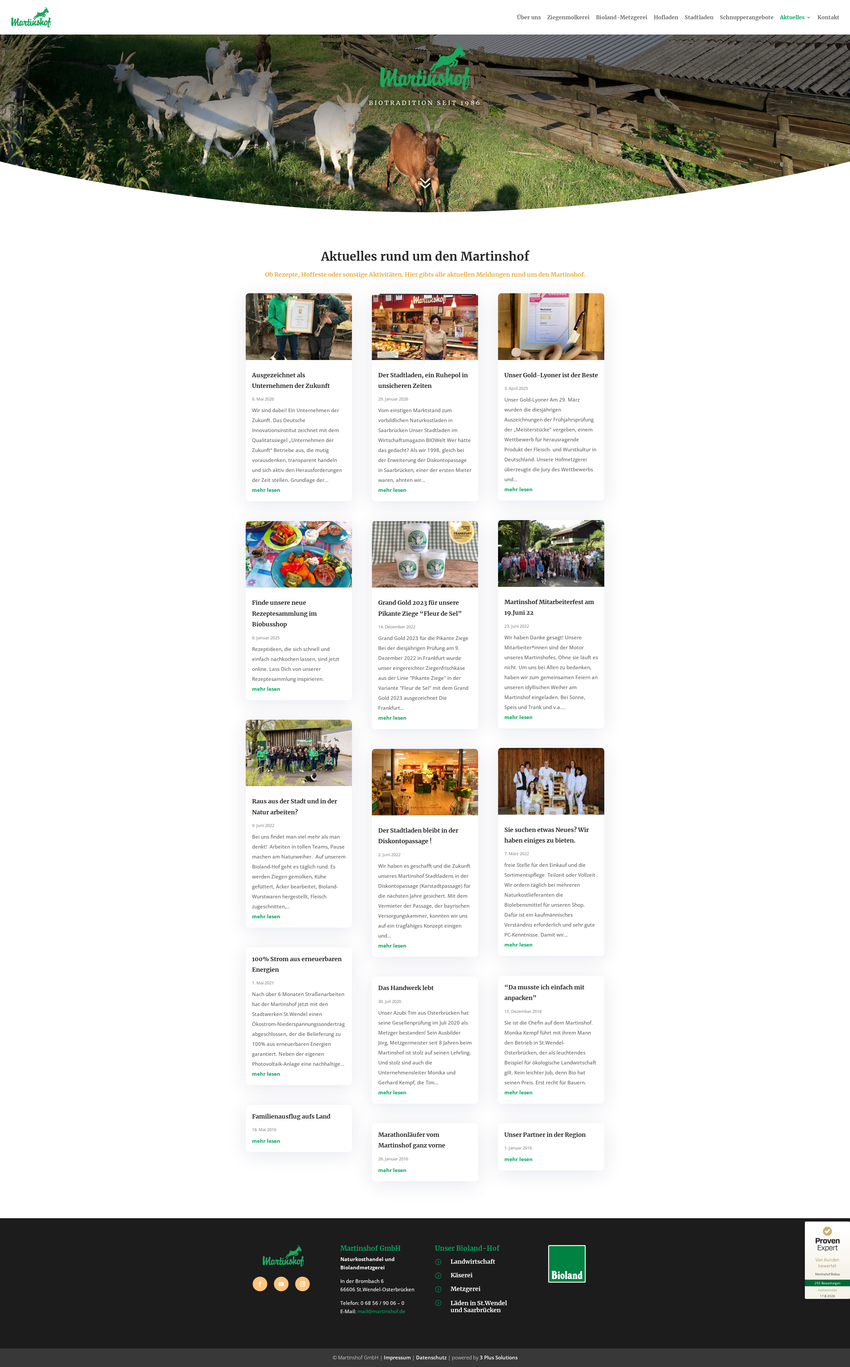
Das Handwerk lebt (406, 988)
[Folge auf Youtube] (281, 1284)
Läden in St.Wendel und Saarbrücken (479, 1306)
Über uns (529, 18)
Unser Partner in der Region (545, 1135)
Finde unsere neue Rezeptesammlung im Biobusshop (284, 613)
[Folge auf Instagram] (302, 1284)
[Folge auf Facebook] (260, 1284)
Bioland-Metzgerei (621, 18)
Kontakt (828, 18)
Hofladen (666, 18)
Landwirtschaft (473, 1261)
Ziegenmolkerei (568, 18)
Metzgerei (465, 1289)
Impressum (397, 1357)
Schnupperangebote (747, 18)
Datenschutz (431, 1357)
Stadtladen (699, 18)
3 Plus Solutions (499, 1357)
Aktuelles (792, 18)
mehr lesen (266, 490)
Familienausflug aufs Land (291, 1116)
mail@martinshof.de (381, 1311)
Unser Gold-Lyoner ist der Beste (551, 375)
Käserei (461, 1275)
